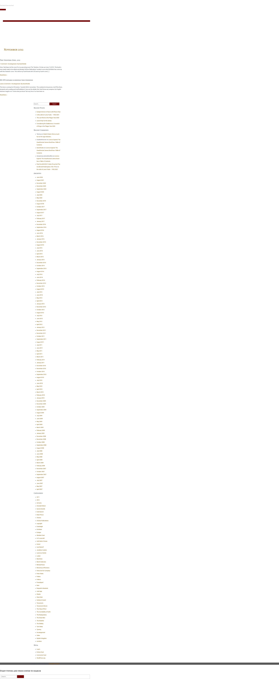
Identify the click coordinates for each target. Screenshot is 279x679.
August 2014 (40, 271)
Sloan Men (40, 597)
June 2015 (40, 251)
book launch (40, 512)
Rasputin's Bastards (42, 588)
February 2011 (41, 360)
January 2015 (40, 259)
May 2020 (39, 198)
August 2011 (40, 342)
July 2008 (39, 451)
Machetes (39, 559)
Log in (38, 649)
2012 (38, 500)
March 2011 (40, 357)
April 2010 (39, 389)
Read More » (3, 75)
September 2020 (41, 189)
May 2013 (39, 298)
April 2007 (39, 489)
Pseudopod (40, 582)
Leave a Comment (5, 84)
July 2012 (39, 315)
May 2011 (39, 351)
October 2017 (40, 206)
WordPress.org (41, 658)
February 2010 (41, 395)
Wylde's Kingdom (42, 638)
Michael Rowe (41, 564)
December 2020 (41, 183)
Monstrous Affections (43, 567)
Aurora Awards (41, 509)
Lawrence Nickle (41, 553)
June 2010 (40, 383)
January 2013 (40, 304)
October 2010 (40, 371)
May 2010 (39, 386)
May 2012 (39, 321)
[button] (3, 39)
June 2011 (40, 348)
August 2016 (40, 230)
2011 (38, 497)
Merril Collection (41, 562)
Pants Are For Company (43, 570)
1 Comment (3, 64)
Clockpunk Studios (54, 663)
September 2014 (41, 268)
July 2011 (39, 345)
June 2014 (40, 277)
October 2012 (40, 309)
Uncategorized (12, 64)
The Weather (40, 620)
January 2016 (40, 239)
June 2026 (40, 177)
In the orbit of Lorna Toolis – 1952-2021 (48, 115)
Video (38, 635)
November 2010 (41, 368)
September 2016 (41, 227)
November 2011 (41, 333)
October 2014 (40, 265)
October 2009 (40, 407)
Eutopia (39, 532)
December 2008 (41, 436)
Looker (39, 556)
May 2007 (39, 486)
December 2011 (41, 330)
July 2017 (39, 215)
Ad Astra (39, 503)
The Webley (40, 623)
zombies (39, 641)
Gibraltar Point (41, 535)
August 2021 (40, 180)
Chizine (39, 517)
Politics (39, 579)
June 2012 (40, 318)
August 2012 (40, 312)
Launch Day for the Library (44, 120)
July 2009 (39, 415)
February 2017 (41, 218)
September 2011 (41, 339)
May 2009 (39, 421)
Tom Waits (40, 626)
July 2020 (39, 195)
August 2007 (40, 477)
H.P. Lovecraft (41, 538)
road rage (39, 591)
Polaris (39, 576)
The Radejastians (42, 615)
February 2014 (41, 280)
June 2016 (40, 233)
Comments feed (41, 655)
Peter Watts (40, 573)
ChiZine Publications (42, 520)
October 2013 (40, 286)
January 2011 (40, 362)
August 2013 (40, 289)
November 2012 (41, 307)
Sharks (39, 594)
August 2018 (40, 203)
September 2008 (41, 445)
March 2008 (40, 462)
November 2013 (41, 283)
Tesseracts (40, 603)
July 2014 (39, 274)
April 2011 (39, 354)
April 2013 (39, 301)
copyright (39, 523)
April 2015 (39, 254)
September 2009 (41, 409)
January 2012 (40, 327)
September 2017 (41, 209)
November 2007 (41, 468)
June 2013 (40, 295)
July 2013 (39, 292)
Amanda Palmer (41, 506)
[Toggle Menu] (46, 21)
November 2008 (41, 439)
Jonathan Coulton (42, 550)
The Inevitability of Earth (43, 612)
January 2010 (40, 398)
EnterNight (40, 526)
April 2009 (39, 424)
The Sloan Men (41, 617)
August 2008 (40, 448)
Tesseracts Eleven (42, 606)
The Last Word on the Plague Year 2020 (48, 117)
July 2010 (39, 380)
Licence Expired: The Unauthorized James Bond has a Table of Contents (48, 142)
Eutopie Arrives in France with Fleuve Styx (49, 112)
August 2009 (40, 412)
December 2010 (41, 365)
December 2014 (41, 262)
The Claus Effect (41, 609)
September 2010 (41, 374)
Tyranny (39, 629)
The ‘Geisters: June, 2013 (10, 60)
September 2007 (41, 474)
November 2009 (41, 404)
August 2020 (40, 192)
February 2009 (41, 430)
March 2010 (40, 392)
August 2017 (40, 212)
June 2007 (40, 483)
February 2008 (41, 465)
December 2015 (41, 242)
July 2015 (39, 248)
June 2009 (40, 418)
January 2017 (40, 221)
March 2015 (40, 256)
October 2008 (40, 442)
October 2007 (40, 471)
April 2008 (39, 460)
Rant (38, 585)
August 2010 (40, 377)
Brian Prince (40, 514)
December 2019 (41, 201)
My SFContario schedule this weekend (16, 80)
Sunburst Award (41, 600)
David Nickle (40, 148)
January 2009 (40, 433)
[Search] (20, 676)
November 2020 (41, 186)
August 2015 (40, 245)
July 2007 (39, 480)
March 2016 (40, 236)
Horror (38, 544)
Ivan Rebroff (40, 547)
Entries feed (40, 652)
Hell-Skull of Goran (42, 541)
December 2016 (41, 224)
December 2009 (41, 401)
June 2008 (40, 454)
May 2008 (39, 457)
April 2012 (39, 324)
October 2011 (40, 336)
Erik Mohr (39, 529)
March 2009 (40, 427)
